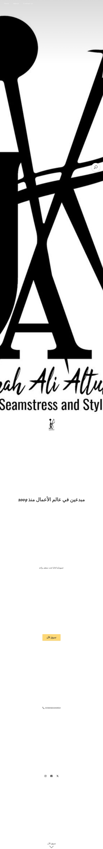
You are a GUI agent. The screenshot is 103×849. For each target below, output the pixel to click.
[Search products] (95, 167)
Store (6, 4)
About (16, 4)
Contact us (28, 4)
